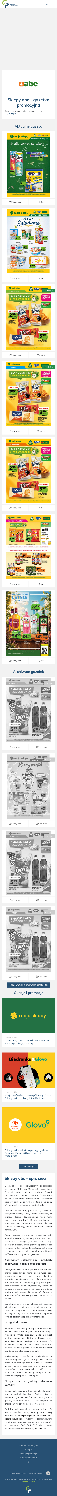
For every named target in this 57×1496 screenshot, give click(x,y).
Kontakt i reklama (28, 1457)
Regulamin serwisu (36, 1473)
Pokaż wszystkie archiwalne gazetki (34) (29, 985)
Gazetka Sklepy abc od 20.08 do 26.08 (28, 244)
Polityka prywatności (18, 1473)
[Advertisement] (28, 42)
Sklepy (28, 1449)
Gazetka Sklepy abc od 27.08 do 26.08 (28, 321)
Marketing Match (29, 1481)
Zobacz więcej (28, 1166)
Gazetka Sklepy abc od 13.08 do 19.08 (28, 713)
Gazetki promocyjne (28, 1445)
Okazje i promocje (28, 1453)
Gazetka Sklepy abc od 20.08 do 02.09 (28, 168)
